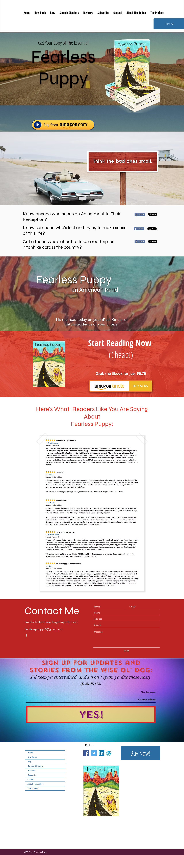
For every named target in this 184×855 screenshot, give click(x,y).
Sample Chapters (35, 766)
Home (30, 752)
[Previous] (90, 178)
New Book (32, 757)
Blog (29, 761)
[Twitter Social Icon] (94, 753)
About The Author (35, 784)
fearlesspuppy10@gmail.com (43, 629)
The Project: (33, 788)
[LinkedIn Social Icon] (101, 753)
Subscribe (32, 775)
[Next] (155, 178)
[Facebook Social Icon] (86, 753)
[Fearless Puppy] (121, 202)
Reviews (31, 770)
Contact (30, 779)
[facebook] (26, 635)
